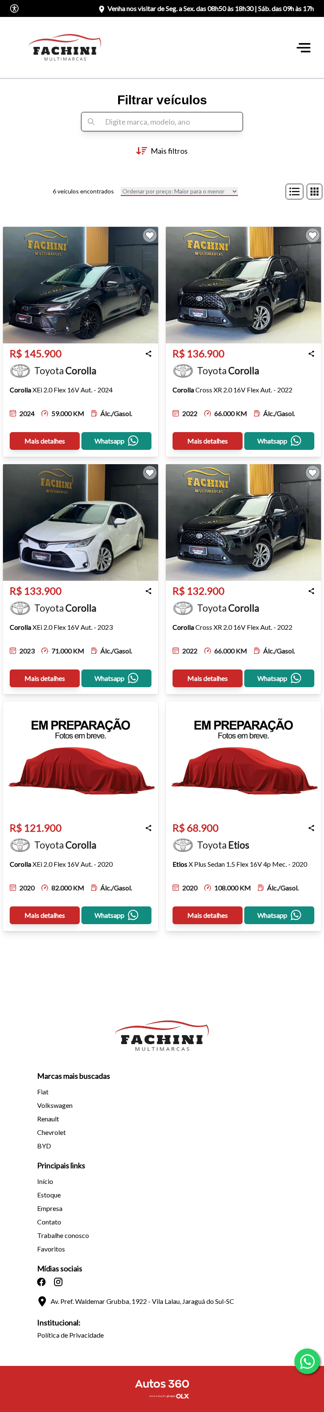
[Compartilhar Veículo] (148, 354)
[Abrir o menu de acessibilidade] (14, 8)
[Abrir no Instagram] (58, 1282)
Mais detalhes (44, 441)
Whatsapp (109, 441)
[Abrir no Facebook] (41, 1282)
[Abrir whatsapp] (307, 1361)
